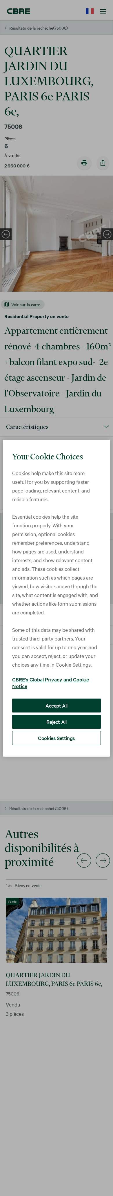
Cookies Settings (56, 738)
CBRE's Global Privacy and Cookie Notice (50, 682)
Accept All (56, 705)
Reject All (56, 721)
